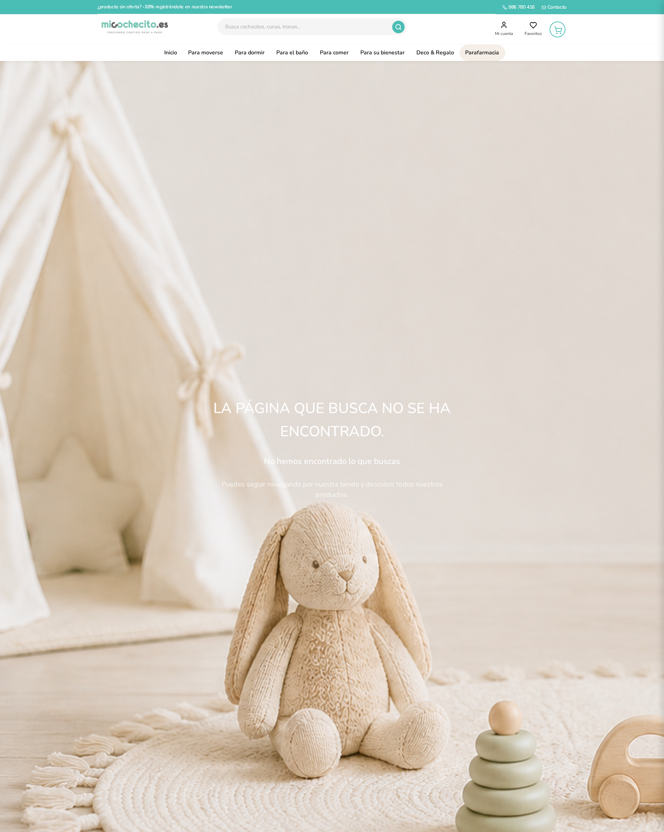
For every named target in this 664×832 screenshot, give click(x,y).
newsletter (220, 6)
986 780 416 (521, 7)
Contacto (556, 7)
